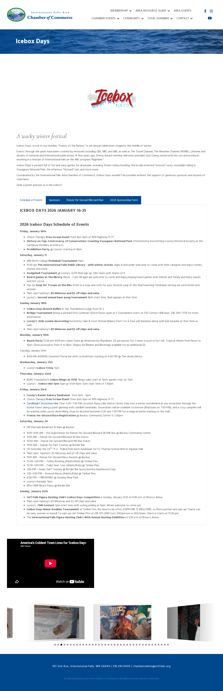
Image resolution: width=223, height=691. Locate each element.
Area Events (182, 11)
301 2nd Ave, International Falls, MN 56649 (81, 666)
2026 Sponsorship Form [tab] (124, 200)
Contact (182, 18)
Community (131, 18)
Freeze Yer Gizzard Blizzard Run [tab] (85, 200)
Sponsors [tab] (54, 200)
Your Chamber (158, 18)
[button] (55, 645)
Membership (119, 11)
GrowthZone (153, 679)
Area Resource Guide (151, 11)
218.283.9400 (121, 666)
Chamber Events (104, 18)
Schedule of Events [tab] (31, 200)
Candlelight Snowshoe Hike (42, 403)
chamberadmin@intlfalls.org (152, 666)
